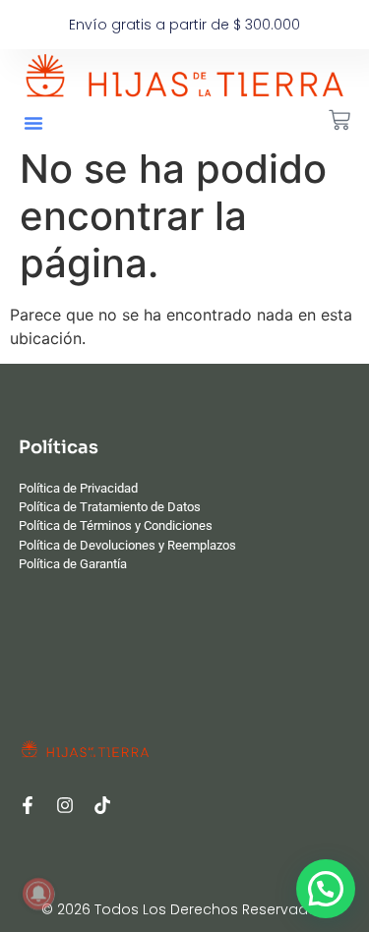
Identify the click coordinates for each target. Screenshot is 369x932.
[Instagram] (65, 805)
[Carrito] (339, 120)
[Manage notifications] (38, 893)
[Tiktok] (102, 805)
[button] (33, 123)
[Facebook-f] (27, 805)
